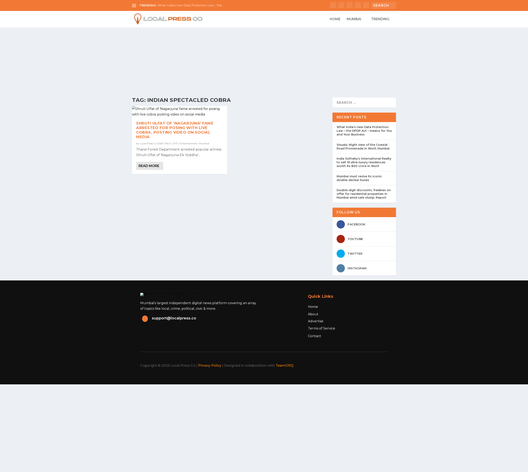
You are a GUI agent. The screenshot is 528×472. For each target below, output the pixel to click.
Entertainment (189, 143)
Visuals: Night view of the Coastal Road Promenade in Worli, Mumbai (363, 146)
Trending (380, 19)
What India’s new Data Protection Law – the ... (191, 5)
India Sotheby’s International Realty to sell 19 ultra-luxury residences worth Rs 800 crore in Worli (364, 162)
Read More (149, 166)
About (313, 314)
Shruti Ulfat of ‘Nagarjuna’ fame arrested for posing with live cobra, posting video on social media (174, 130)
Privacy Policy (209, 365)
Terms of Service (321, 328)
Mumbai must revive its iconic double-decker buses (359, 178)
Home (335, 19)
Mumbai (354, 19)
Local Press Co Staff (151, 143)
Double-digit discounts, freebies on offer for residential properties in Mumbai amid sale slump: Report (364, 193)
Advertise (315, 321)
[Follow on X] (354, 365)
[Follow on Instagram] (363, 365)
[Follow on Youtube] (381, 365)
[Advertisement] (264, 58)
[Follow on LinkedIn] (372, 365)
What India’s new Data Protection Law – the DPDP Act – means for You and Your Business (364, 130)
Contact (314, 336)
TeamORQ (284, 365)
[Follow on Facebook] (345, 365)
